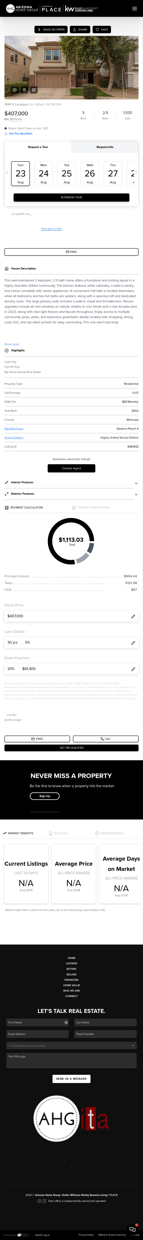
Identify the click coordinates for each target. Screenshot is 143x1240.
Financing (71, 980)
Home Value (71, 985)
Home (71, 958)
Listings (71, 963)
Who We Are (71, 990)
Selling (71, 974)
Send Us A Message (71, 1078)
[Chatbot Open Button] (133, 1230)
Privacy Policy (86, 1234)
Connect (71, 996)
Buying (71, 969)
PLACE (113, 1195)
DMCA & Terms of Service (112, 1234)
